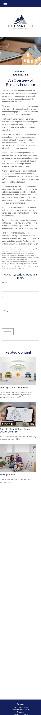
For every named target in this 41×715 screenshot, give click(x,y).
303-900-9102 (23, 707)
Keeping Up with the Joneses (14, 387)
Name (4, 282)
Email (4, 296)
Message (5, 310)
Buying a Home (7, 475)
